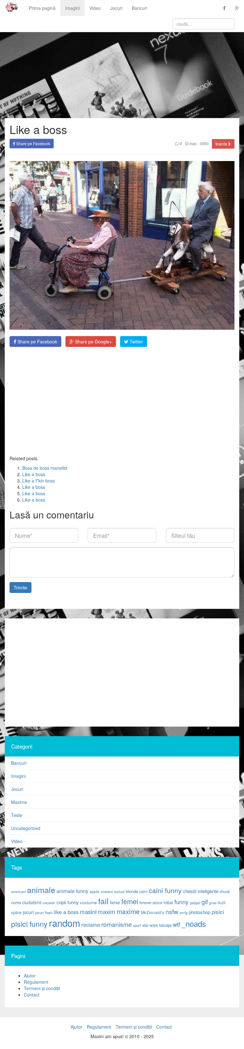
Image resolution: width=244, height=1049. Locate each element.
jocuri (28, 912)
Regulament (36, 982)
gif (204, 901)
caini (143, 891)
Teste (16, 815)
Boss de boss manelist (44, 468)
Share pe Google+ (93, 341)
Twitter (135, 341)
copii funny (68, 901)
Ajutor (30, 975)
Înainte (221, 143)
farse (115, 902)
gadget (195, 902)
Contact (31, 994)
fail (103, 900)
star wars (150, 925)
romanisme (116, 924)
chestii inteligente (200, 890)
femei (129, 901)
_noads (193, 923)
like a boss (66, 912)
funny (181, 902)
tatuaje (165, 925)
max (192, 143)
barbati (119, 891)
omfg (183, 912)
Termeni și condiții (42, 988)
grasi (212, 902)
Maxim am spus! (9, 8)
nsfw (172, 911)
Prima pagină (42, 8)
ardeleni (107, 891)
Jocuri (116, 8)
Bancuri (139, 8)
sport (137, 925)
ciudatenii (31, 902)
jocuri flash (43, 912)
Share (36, 341)
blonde (132, 891)
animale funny (72, 891)
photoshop (199, 912)
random (64, 922)
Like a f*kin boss (38, 480)
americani (18, 891)
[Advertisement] (122, 401)
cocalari (49, 902)
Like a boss (33, 474)
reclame (90, 924)
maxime (128, 911)
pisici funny (29, 923)
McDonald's (152, 912)
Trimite (20, 587)
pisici (218, 912)
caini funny (165, 890)
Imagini (72, 8)
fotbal (168, 902)
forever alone (150, 902)
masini (88, 911)
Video (95, 8)
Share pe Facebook (32, 143)
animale (41, 889)
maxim (106, 911)
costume (88, 902)
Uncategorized (25, 828)
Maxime (19, 802)
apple (94, 891)
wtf (176, 924)
